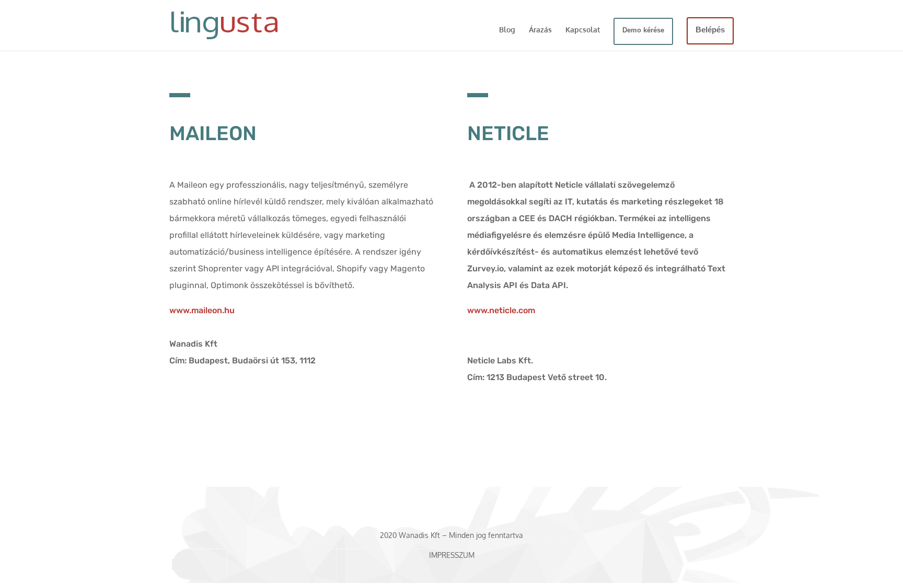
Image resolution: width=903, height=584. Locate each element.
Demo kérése (643, 30)
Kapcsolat (582, 30)
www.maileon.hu (202, 310)
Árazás (540, 30)
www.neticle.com (501, 310)
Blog (507, 30)
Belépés (710, 29)
